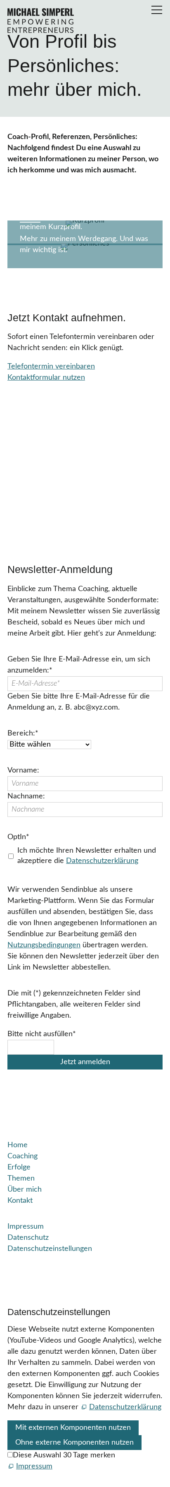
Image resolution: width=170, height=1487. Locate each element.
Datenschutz (28, 1237)
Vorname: (23, 770)
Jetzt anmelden (85, 1062)
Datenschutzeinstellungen (49, 1249)
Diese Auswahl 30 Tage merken (64, 1455)
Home (17, 1145)
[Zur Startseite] (40, 20)
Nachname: (26, 796)
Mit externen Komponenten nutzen (73, 1427)
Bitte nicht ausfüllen (41, 1034)
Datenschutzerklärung (102, 861)
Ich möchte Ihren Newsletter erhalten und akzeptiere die (86, 856)
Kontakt (20, 1200)
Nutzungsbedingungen (43, 945)
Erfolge (19, 1167)
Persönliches (54, 203)
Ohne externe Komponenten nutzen (74, 1442)
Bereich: (22, 733)
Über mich (24, 1189)
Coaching (22, 1156)
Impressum (25, 1226)
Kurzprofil (46, 180)
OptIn (18, 837)
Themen (21, 1178)
